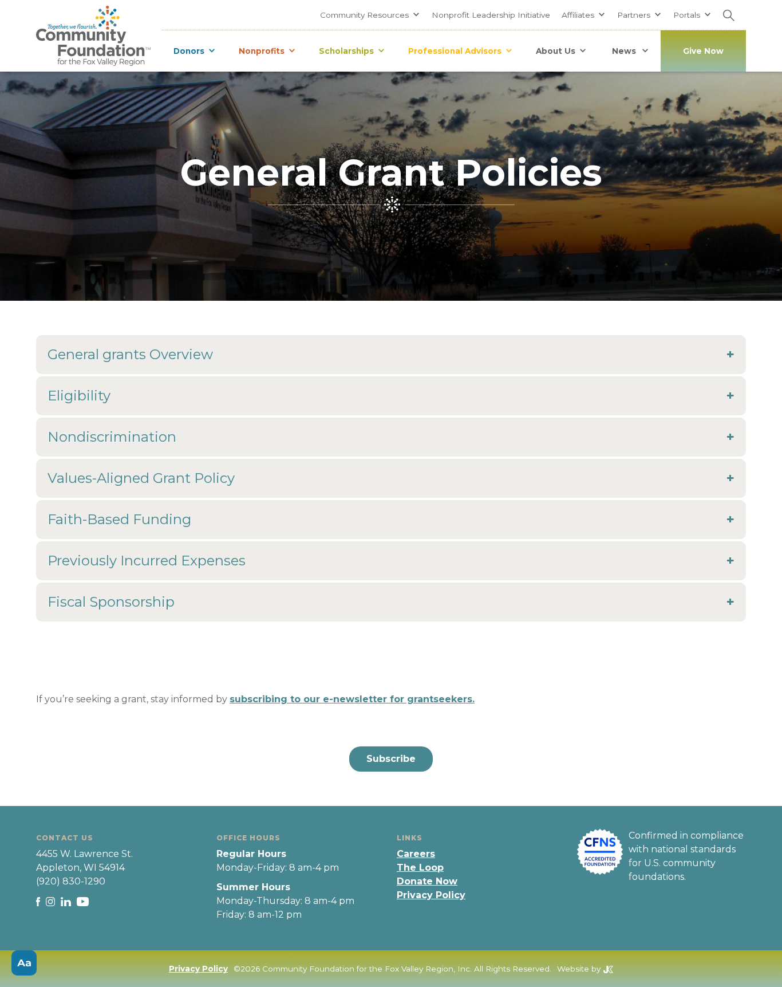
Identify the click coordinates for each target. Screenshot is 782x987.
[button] (370, 15)
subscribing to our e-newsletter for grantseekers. (352, 699)
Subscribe (391, 758)
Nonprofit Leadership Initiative (491, 14)
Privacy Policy (431, 895)
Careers (416, 853)
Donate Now (427, 881)
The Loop (420, 867)
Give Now (703, 51)
